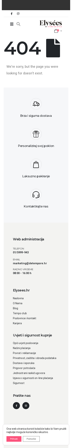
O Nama (17, 303)
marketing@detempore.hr (30, 263)
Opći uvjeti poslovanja (25, 343)
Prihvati (14, 439)
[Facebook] (11, 13)
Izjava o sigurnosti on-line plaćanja (33, 378)
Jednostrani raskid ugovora (29, 373)
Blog (15, 308)
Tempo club (20, 313)
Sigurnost (18, 383)
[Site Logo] (51, 23)
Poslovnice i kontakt (24, 318)
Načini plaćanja (21, 348)
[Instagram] (18, 13)
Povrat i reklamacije (24, 353)
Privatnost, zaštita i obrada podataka (34, 358)
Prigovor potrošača (24, 368)
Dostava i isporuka (23, 363)
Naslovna (18, 298)
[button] (18, 24)
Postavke (31, 439)
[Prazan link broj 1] (11, 24)
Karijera (17, 323)
